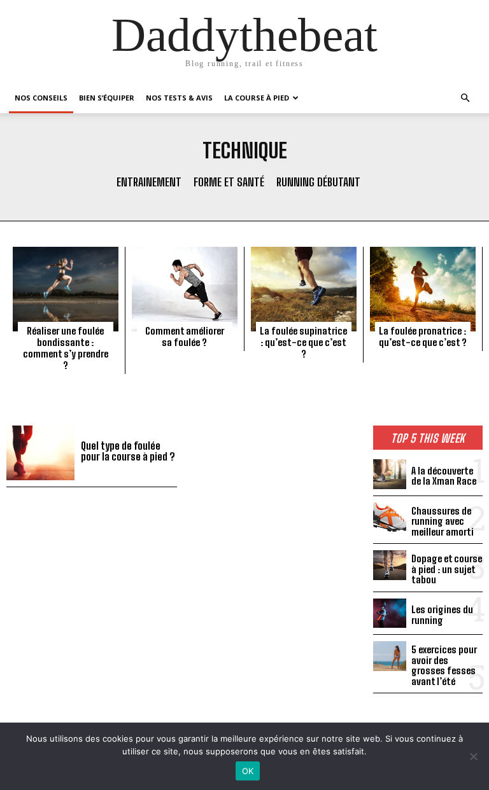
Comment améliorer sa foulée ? (184, 336)
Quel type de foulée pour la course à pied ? (128, 451)
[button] (465, 98)
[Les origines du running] (389, 613)
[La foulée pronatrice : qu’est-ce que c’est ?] (423, 289)
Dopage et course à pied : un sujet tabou (446, 569)
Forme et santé (229, 182)
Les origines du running (442, 615)
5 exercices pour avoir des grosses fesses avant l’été (444, 665)
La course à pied (256, 97)
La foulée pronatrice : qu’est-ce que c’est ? (423, 336)
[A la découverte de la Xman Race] (389, 474)
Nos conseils (41, 97)
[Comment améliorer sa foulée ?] (184, 289)
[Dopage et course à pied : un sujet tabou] (389, 564)
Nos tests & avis (179, 97)
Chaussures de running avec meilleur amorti (442, 521)
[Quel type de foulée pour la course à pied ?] (40, 453)
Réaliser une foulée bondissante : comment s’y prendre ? (65, 348)
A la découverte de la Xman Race (443, 476)
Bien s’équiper (106, 97)
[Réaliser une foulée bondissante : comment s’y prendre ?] (65, 289)
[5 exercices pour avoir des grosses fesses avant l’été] (389, 655)
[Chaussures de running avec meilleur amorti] (389, 517)
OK (248, 771)
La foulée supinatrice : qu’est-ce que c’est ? (303, 342)
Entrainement (149, 182)
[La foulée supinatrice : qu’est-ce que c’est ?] (304, 289)
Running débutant (318, 182)
